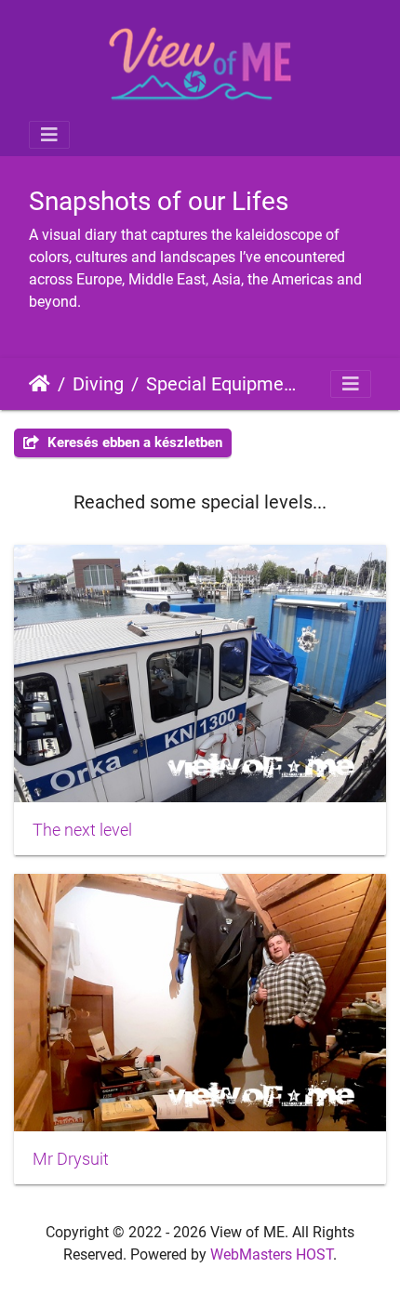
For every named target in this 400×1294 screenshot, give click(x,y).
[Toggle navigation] (49, 135)
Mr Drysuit (71, 1159)
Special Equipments (223, 384)
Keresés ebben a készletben (133, 442)
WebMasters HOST (271, 1254)
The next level (82, 830)
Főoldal (39, 384)
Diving (98, 384)
